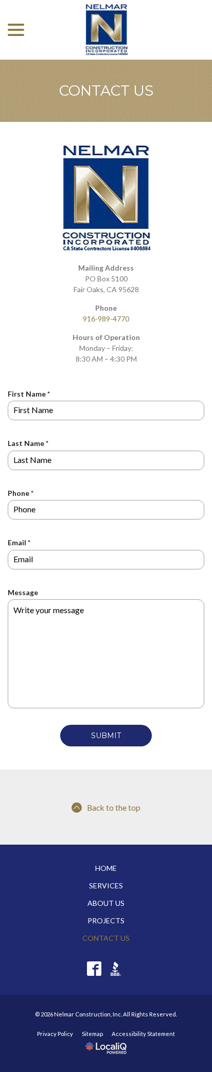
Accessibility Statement (143, 1033)
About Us (106, 903)
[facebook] (94, 968)
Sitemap (92, 1033)
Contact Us (106, 91)
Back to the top (113, 807)
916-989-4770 (106, 318)
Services (106, 885)
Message (23, 592)
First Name (31, 394)
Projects (106, 920)
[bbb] (118, 968)
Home (106, 868)
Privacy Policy (55, 1033)
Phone (23, 493)
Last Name (30, 443)
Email (21, 543)
